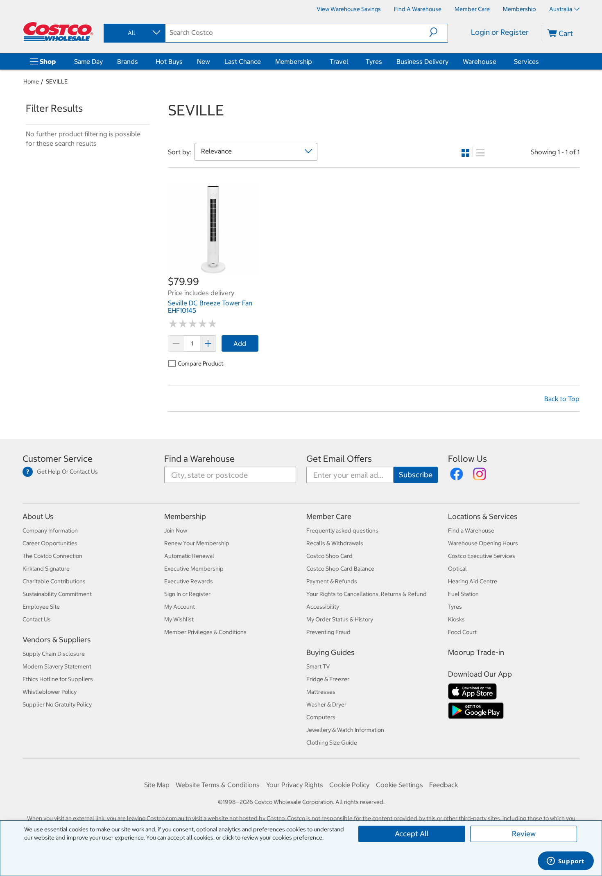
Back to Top (561, 399)
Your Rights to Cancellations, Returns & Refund (366, 594)
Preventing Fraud (328, 632)
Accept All (412, 833)
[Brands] (139, 61)
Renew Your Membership (196, 543)
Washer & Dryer (326, 704)
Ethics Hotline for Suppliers (58, 679)
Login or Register (500, 32)
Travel (339, 61)
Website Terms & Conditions (218, 785)
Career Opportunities (50, 543)
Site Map (157, 785)
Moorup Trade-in (476, 652)
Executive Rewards (188, 581)
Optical (457, 568)
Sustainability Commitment (57, 594)
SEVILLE (57, 81)
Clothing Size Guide (331, 742)
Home (31, 81)
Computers (320, 717)
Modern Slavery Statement (57, 666)
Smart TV (318, 666)
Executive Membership (194, 568)
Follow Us (467, 458)
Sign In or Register (187, 594)
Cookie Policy (349, 785)
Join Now (175, 530)
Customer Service (58, 458)
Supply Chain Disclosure (54, 653)
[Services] (540, 61)
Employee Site (41, 606)
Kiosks (456, 619)
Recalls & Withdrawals (334, 543)
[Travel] (349, 61)
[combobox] (134, 32)
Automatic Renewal (189, 556)
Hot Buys (169, 61)
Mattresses (320, 691)
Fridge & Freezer (327, 679)
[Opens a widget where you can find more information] (565, 861)
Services (526, 61)
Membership (293, 61)
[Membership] (313, 61)
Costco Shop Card (329, 556)
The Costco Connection (52, 556)
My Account (179, 606)
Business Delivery (422, 61)
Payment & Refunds (331, 581)
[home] (58, 31)
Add (239, 343)
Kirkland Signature (46, 568)
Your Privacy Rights (294, 785)
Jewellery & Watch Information (345, 730)
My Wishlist (179, 619)
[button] (438, 32)
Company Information (50, 530)
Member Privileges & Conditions (205, 632)
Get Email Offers (339, 458)
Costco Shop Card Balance (340, 568)
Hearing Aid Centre (472, 581)
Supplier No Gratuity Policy (57, 704)
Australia (560, 9)
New (203, 61)
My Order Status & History (339, 619)
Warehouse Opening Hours (483, 543)
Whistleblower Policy (50, 691)
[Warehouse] (498, 61)
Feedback (443, 785)
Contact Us (37, 619)
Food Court (462, 632)
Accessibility (322, 606)
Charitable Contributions (54, 581)
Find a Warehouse (199, 458)
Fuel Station (463, 594)
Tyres (374, 61)
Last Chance (242, 61)
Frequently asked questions (342, 530)
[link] (213, 270)
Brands (127, 61)
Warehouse (479, 61)
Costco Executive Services (481, 556)
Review (524, 833)
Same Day (88, 61)
